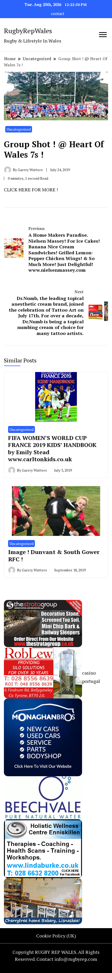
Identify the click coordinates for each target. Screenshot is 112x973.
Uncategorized (19, 129)
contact (57, 13)
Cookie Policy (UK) (56, 936)
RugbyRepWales (28, 30)
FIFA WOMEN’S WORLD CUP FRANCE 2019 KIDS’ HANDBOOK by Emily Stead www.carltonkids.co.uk (52, 448)
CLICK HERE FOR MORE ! (31, 189)
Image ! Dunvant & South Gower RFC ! (53, 555)
